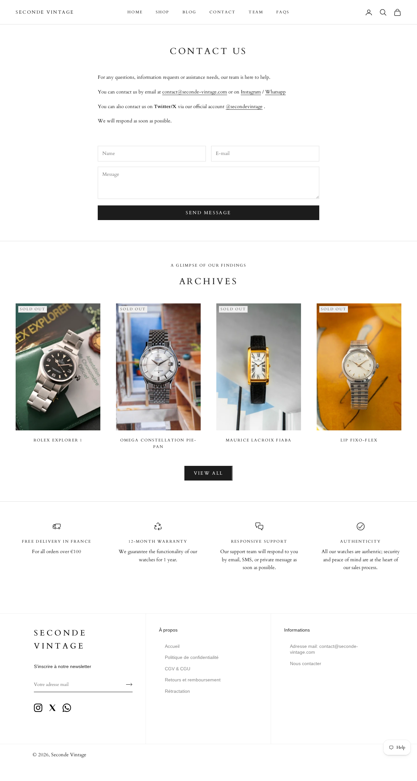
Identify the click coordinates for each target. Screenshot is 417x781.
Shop (162, 12)
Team (256, 12)
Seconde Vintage (68, 754)
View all (208, 473)
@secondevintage (244, 106)
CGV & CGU (177, 668)
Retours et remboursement (193, 679)
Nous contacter (305, 663)
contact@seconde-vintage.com (194, 92)
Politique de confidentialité (192, 657)
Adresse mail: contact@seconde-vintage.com (324, 649)
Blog (189, 12)
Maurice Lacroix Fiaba (259, 440)
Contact (222, 12)
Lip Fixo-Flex (359, 440)
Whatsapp (275, 92)
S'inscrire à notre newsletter (62, 666)
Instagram (251, 92)
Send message (208, 213)
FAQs (283, 12)
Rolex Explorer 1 (58, 440)
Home (135, 12)
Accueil (172, 646)
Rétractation (177, 691)
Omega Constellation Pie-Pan (158, 443)
